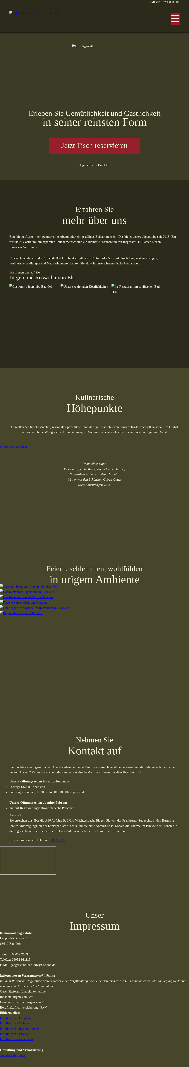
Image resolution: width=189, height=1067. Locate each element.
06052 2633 (57, 840)
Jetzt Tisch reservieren (94, 145)
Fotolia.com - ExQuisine (16, 1018)
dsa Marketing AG (12, 1055)
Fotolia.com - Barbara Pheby (19, 1028)
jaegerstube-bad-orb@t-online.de (33, 965)
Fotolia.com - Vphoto (14, 1023)
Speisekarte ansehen (13, 446)
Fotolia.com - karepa (14, 1034)
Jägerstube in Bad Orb (94, 165)
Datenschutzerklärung (165, 2)
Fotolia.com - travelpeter (16, 1039)
